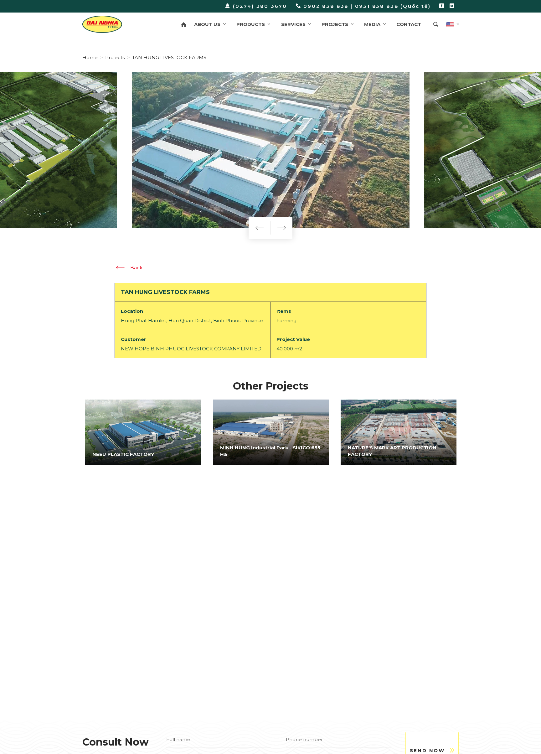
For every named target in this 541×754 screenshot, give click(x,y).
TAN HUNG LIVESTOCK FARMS (169, 57)
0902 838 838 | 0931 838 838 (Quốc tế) (366, 6)
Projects (115, 57)
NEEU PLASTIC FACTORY (123, 454)
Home (90, 57)
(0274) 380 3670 (260, 6)
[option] (143, 432)
